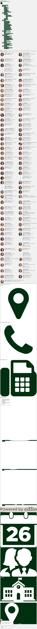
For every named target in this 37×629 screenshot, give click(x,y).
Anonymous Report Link (7, 27)
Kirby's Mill (5, 9)
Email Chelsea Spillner (9, 254)
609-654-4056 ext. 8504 (9, 87)
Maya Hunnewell (8, 151)
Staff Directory (6, 13)
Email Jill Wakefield (27, 272)
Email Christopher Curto (27, 85)
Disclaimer (3, 401)
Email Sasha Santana (9, 239)
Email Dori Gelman (8, 124)
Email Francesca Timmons (27, 259)
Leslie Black (25, 68)
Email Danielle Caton (9, 86)
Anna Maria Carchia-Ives (28, 79)
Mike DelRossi (7, 94)
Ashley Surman (26, 252)
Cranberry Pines (6, 8)
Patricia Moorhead (8, 195)
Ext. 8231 (14, 249)
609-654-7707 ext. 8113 (9, 179)
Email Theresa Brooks (9, 80)
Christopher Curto (26, 84)
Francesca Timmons (27, 257)
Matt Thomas (7, 257)
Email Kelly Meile (26, 191)
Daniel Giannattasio (27, 123)
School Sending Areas (7, 26)
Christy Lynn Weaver (9, 275)
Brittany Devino (26, 94)
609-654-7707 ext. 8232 (9, 159)
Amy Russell (7, 228)
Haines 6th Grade (6, 11)
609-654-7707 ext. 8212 (9, 140)
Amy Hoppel (7, 146)
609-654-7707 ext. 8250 (27, 106)
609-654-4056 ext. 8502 (27, 230)
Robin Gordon (7, 137)
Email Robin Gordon (9, 139)
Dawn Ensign (7, 107)
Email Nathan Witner (9, 281)
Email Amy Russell (8, 229)
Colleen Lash (7, 176)
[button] (4, 6)
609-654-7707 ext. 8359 (9, 278)
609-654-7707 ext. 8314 (27, 86)
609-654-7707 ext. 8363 (27, 110)
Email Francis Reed (27, 224)
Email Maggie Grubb (9, 143)
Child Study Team (8, 15)
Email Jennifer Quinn (9, 225)
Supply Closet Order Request (8, 47)
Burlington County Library (8, 37)
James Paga (25, 211)
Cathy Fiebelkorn (8, 113)
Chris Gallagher (26, 118)
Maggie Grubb (7, 142)
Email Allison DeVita (9, 99)
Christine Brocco (26, 73)
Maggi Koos (7, 166)
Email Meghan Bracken (9, 76)
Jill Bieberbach (26, 63)
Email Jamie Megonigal (9, 191)
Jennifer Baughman (27, 58)
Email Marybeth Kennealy (9, 163)
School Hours (6, 18)
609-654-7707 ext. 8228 (27, 62)
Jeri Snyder (25, 248)
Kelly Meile (25, 190)
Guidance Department (9, 16)
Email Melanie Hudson (27, 148)
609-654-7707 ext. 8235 (27, 75)
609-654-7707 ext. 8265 (27, 221)
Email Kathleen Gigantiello (10, 129)
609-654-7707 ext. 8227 (9, 272)
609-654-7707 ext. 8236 (9, 155)
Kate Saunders (26, 237)
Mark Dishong (7, 102)
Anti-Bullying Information (6, 399)
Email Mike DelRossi (9, 95)
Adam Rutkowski (26, 228)
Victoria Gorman (26, 137)
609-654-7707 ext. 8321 (27, 82)
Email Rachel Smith (9, 249)
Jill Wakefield (25, 269)
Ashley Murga (7, 206)
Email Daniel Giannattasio (27, 125)
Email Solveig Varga (9, 271)
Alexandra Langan (8, 171)
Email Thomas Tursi (27, 266)
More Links (4, 403)
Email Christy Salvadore (27, 234)
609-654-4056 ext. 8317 (27, 183)
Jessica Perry (7, 217)
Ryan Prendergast (26, 217)
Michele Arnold (8, 58)
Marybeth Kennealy (9, 161)
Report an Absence (6, 21)
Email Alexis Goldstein (27, 134)
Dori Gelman (7, 123)
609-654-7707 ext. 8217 (27, 235)
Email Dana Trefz (8, 264)
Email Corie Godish (9, 134)
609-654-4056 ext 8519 (9, 96)
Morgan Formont (26, 113)
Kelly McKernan (26, 186)
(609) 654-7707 (5, 359)
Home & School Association (8, 38)
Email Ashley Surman (27, 254)
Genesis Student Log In (7, 28)
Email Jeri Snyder (26, 249)
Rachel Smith (7, 248)
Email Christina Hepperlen (28, 143)
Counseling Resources (7, 30)
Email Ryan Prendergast (27, 220)
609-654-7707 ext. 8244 (27, 267)
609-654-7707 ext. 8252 (9, 67)
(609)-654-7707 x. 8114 (9, 61)
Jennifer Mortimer (26, 200)
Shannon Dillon (26, 98)
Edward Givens (26, 128)
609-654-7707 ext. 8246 (27, 215)
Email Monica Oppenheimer (10, 213)
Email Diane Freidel (9, 120)
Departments (6, 14)
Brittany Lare (25, 171)
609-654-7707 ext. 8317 (27, 277)
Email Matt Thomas (8, 260)
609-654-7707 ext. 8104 (27, 57)
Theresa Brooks (8, 79)
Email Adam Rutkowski (27, 229)
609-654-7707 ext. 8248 (9, 77)
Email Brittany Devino (27, 95)
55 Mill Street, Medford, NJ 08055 (5, 322)
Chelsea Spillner (8, 252)
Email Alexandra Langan (9, 173)
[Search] (36, 51)
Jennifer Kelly (25, 156)
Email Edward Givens (27, 129)
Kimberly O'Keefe (26, 206)
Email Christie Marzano (9, 183)
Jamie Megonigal (8, 190)
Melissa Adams (8, 53)
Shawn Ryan (7, 232)
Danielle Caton (8, 84)
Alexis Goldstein (26, 133)
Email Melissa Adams (9, 54)
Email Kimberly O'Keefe (27, 208)
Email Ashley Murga (9, 207)
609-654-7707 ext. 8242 (27, 188)
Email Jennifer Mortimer (27, 203)
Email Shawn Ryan (8, 233)
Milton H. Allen (6, 7)
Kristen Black (7, 68)
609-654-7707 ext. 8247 (9, 220)
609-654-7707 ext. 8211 (16, 281)
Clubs (5, 32)
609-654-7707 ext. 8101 (27, 126)
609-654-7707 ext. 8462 (9, 226)
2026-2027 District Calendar (8, 45)
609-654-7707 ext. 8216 (9, 230)
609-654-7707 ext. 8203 (9, 71)
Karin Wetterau (26, 275)
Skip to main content (3, 0)
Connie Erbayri (26, 107)
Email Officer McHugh (9, 188)
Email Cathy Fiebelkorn (9, 115)
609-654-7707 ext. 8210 (9, 240)
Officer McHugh (8, 186)
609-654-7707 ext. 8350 (9, 81)
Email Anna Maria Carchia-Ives (28, 81)
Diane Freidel (7, 118)
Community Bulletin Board (8, 36)
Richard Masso (26, 181)
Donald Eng (25, 102)
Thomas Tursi (25, 263)
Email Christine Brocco (27, 74)
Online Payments (6, 23)
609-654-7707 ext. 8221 (27, 246)
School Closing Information (8, 25)
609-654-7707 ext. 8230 (9, 106)
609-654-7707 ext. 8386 (9, 92)
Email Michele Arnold (9, 60)
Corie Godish (7, 133)
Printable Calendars (7, 44)
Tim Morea (25, 195)
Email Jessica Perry (8, 219)
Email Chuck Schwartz (9, 244)
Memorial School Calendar (8, 43)
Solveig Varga (7, 269)
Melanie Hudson (26, 146)
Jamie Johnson (8, 156)
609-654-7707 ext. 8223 (27, 92)
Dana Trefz (7, 263)
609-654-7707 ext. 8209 (9, 214)
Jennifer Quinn (8, 223)
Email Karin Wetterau (27, 276)
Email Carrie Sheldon (27, 245)
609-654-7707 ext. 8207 (27, 140)
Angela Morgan (8, 200)
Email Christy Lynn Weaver (10, 277)
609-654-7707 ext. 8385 (27, 225)
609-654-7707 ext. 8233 (27, 135)
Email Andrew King (27, 163)
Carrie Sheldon (26, 242)
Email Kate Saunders (27, 238)
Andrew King (25, 161)
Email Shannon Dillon (27, 99)
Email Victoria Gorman (27, 139)
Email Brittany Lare (27, 173)
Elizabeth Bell (7, 63)
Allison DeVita (7, 98)
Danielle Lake (25, 166)
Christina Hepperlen (27, 142)
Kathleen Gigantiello (9, 128)
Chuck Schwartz (8, 242)
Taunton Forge (6, 10)
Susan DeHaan (26, 89)
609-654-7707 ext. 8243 (9, 184)
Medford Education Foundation (8, 39)
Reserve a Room (6, 48)
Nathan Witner (8, 280)
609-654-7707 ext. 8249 (9, 150)
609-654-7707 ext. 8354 (9, 261)
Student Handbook (6, 34)
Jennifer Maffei (26, 176)
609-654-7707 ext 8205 (27, 149)
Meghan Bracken (8, 73)
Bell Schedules (6, 19)
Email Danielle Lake (27, 168)
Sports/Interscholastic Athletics (8, 33)
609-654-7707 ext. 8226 (27, 273)
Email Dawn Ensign (9, 110)
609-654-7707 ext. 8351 (27, 155)
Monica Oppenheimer (9, 211)
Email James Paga (26, 214)
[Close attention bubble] (1, 620)
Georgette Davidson (8, 89)
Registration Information (7, 24)
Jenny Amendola (26, 53)
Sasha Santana (7, 237)
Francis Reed (25, 223)
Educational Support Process (8, 29)
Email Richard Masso (27, 182)
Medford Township (6, 40)
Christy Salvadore (26, 232)
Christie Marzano (8, 181)
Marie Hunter (25, 151)
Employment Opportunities (6, 402)
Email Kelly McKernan (27, 187)
